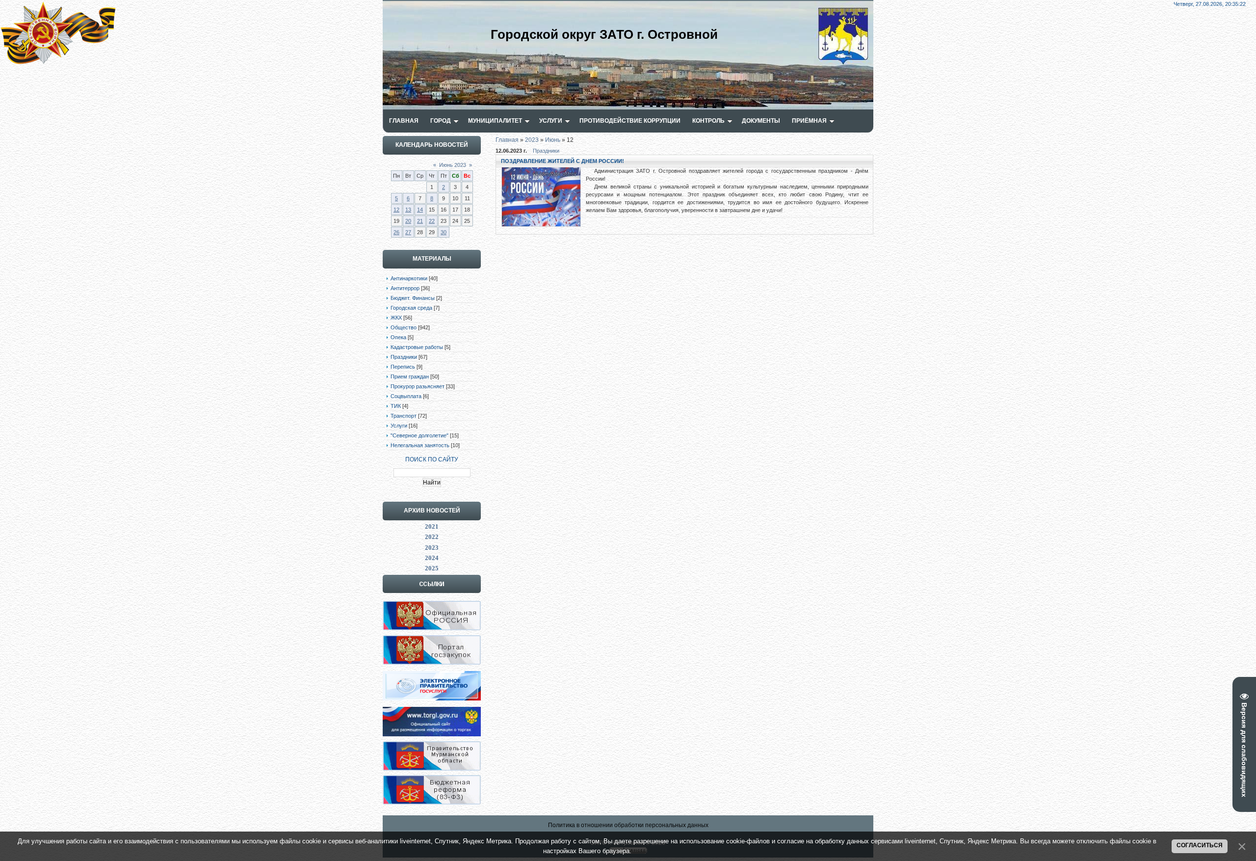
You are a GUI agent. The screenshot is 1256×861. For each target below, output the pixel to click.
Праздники (404, 357)
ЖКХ (396, 318)
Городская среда (411, 308)
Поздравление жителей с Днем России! (562, 161)
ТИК (396, 406)
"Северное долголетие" (419, 435)
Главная (507, 139)
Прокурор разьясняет (418, 386)
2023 (532, 139)
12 (396, 210)
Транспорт (404, 416)
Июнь (552, 139)
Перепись (403, 367)
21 (420, 221)
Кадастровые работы (417, 347)
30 (443, 232)
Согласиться (1200, 845)
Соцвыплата (406, 396)
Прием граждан (410, 376)
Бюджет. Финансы (413, 298)
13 (408, 210)
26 (396, 232)
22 (432, 221)
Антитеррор (405, 288)
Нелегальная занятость (420, 445)
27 (408, 232)
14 (420, 210)
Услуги (399, 426)
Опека (398, 337)
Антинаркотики (409, 278)
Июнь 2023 (452, 165)
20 (408, 221)
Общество (404, 327)
